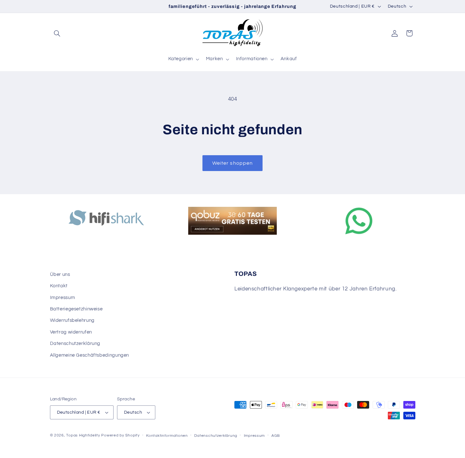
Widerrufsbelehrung (72, 320)
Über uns (60, 274)
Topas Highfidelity (83, 435)
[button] (57, 33)
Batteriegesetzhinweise (76, 309)
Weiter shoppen (232, 163)
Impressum (62, 297)
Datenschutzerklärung (75, 343)
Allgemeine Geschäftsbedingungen (89, 355)
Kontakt (59, 285)
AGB (275, 435)
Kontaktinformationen (167, 435)
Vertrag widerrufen (71, 332)
